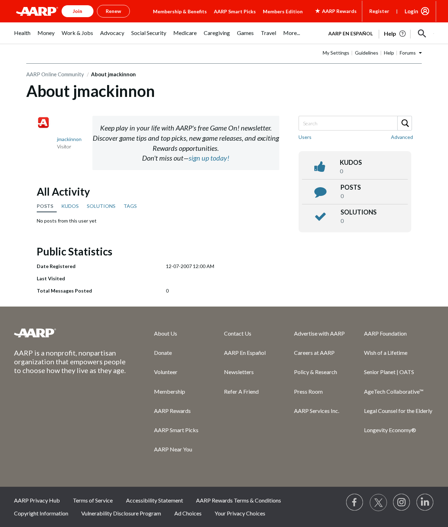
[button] (422, 33)
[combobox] (355, 123)
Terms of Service (93, 500)
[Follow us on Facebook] (355, 502)
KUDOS (70, 206)
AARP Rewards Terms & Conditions (238, 500)
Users (305, 137)
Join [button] (77, 11)
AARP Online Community (55, 74)
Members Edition (283, 11)
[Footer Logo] (70, 333)
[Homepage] (37, 11)
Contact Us (237, 333)
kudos (351, 162)
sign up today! (209, 158)
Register (379, 11)
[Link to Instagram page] (402, 502)
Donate (163, 352)
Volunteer (165, 371)
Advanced (402, 137)
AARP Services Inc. (316, 410)
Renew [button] (113, 11)
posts (351, 187)
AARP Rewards (172, 410)
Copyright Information (41, 513)
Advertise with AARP (319, 333)
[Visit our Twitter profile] (378, 502)
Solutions (359, 212)
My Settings (336, 53)
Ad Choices (188, 513)
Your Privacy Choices (240, 513)
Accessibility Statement (154, 500)
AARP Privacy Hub (37, 500)
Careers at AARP (314, 352)
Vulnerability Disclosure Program (121, 513)
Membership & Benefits (180, 11)
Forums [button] (408, 53)
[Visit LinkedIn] (425, 502)
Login (411, 11)
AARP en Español (350, 33)
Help (389, 53)
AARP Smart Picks (235, 11)
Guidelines (366, 53)
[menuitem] (22, 36)
